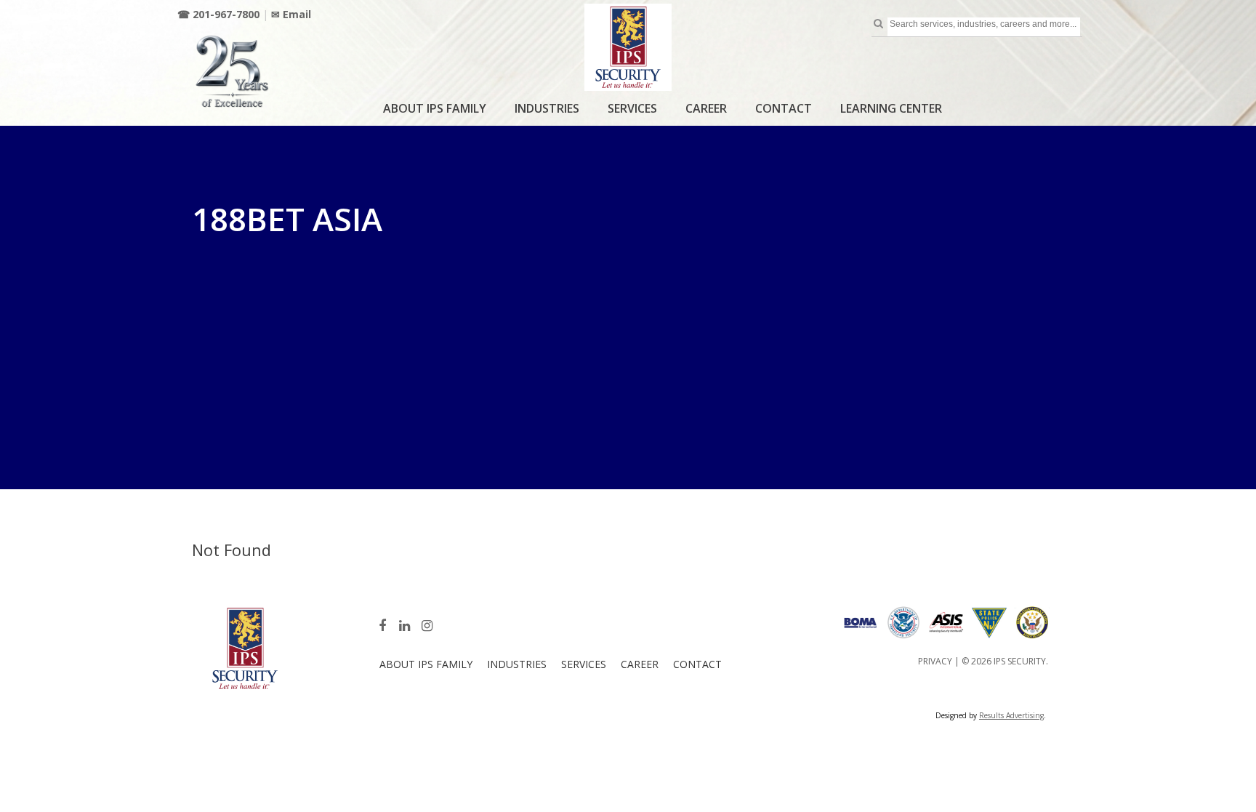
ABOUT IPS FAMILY (434, 108)
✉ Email (291, 14)
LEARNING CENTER (891, 108)
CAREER (706, 108)
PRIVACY (935, 661)
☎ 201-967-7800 (218, 14)
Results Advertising (1011, 715)
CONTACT (783, 108)
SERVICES (632, 108)
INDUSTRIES (547, 108)
